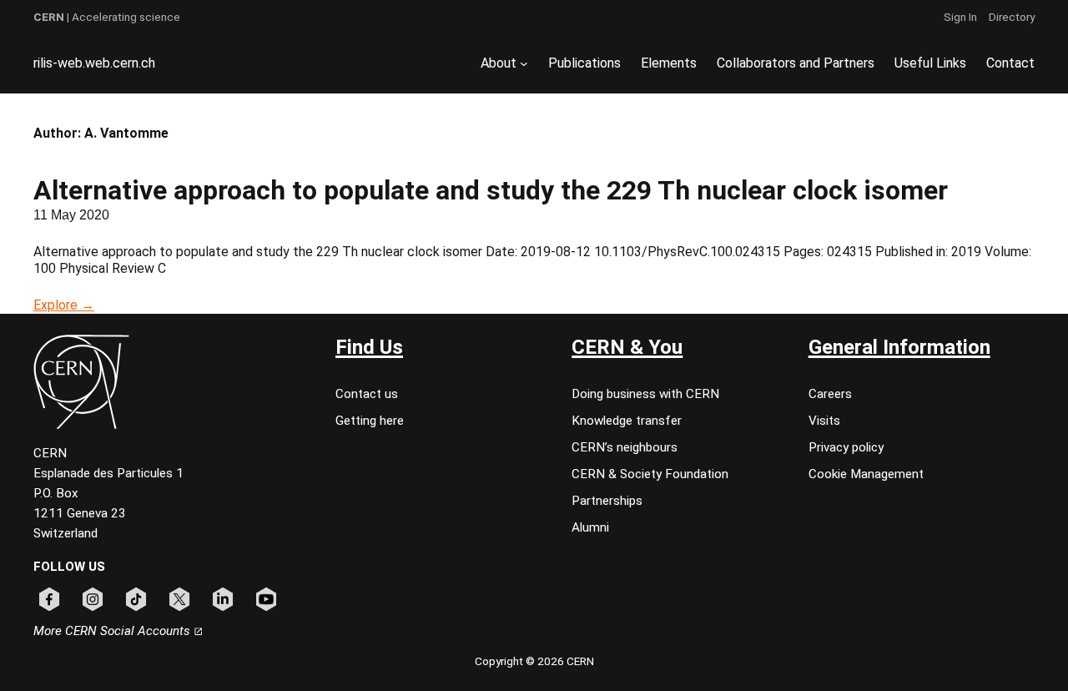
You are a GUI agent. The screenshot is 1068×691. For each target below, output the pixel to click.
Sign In (960, 16)
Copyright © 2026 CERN (534, 661)
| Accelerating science (106, 16)
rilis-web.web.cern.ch (94, 63)
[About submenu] (524, 63)
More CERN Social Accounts (113, 630)
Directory (1012, 16)
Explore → (63, 305)
